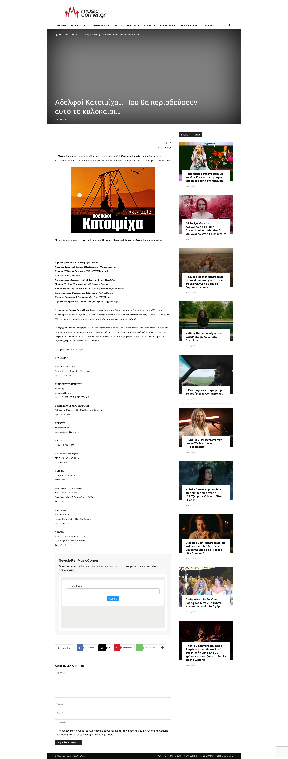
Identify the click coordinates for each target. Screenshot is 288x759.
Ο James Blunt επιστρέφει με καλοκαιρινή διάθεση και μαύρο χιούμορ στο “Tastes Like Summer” (206, 548)
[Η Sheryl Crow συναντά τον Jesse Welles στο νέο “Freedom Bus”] (206, 427)
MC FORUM (175, 755)
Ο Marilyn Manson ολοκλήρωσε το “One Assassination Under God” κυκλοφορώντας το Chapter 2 (206, 229)
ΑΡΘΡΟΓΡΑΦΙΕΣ (189, 25)
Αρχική (58, 34)
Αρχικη (61, 25)
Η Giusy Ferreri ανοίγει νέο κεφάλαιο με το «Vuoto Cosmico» (204, 337)
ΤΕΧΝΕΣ (208, 25)
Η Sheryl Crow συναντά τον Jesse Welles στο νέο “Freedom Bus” (204, 443)
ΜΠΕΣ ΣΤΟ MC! (207, 755)
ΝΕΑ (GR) (76, 34)
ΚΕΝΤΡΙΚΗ (162, 755)
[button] (229, 25)
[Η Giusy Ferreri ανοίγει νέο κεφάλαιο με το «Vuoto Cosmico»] (206, 321)
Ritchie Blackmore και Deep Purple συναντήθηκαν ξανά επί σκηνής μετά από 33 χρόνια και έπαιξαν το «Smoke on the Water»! (206, 652)
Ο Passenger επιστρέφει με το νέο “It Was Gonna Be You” (205, 391)
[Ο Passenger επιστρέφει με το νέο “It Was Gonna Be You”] (206, 374)
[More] (162, 647)
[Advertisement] (172, 12)
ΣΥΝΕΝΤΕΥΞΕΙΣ (98, 25)
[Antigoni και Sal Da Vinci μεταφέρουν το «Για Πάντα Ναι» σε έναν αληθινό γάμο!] (206, 587)
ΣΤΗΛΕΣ (148, 25)
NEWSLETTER (190, 755)
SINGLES (131, 25)
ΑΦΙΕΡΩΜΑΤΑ (168, 25)
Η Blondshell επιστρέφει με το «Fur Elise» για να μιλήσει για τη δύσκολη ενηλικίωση (205, 177)
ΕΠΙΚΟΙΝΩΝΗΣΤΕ (225, 755)
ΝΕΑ (116, 25)
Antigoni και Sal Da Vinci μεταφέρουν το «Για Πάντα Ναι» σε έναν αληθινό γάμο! (204, 603)
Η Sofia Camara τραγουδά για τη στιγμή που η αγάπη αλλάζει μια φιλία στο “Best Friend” (205, 495)
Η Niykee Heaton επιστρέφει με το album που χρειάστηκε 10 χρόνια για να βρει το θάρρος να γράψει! (205, 282)
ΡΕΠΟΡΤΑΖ (77, 25)
